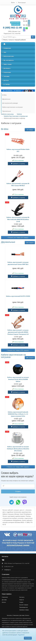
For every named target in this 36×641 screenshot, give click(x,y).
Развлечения (6, 72)
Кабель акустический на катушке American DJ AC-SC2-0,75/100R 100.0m (18, 379)
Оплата (4, 602)
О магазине (5, 597)
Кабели (19, 114)
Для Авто (5, 80)
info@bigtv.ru (7, 569)
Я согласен (28, 638)
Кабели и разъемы (8, 56)
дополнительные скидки (18, 545)
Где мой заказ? (16, 24)
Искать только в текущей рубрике (14, 39)
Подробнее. (21, 634)
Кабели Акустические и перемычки (16, 116)
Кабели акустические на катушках (12, 107)
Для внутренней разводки (10, 103)
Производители (23, 607)
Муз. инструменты (8, 60)
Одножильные (6, 111)
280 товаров (30, 357)
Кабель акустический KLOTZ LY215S (18, 296)
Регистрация (22, 2)
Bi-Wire (4, 95)
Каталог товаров (23, 604)
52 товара (30, 129)
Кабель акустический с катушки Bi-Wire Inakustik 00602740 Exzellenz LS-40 (18, 219)
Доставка (4, 599)
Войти (13, 2)
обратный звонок (15, 22)
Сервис (21, 602)
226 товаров (30, 242)
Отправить (18, 491)
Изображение (6, 48)
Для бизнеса (6, 68)
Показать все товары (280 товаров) (18, 467)
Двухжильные (6, 99)
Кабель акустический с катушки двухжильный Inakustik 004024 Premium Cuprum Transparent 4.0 (18, 332)
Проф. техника (7, 64)
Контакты (21, 597)
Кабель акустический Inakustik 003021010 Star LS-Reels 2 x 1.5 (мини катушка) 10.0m (18, 414)
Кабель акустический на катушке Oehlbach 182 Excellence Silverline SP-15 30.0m (18, 449)
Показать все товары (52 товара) (18, 237)
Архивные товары (24, 610)
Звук (4, 52)
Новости (21, 599)
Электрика (5, 76)
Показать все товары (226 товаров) (18, 350)
